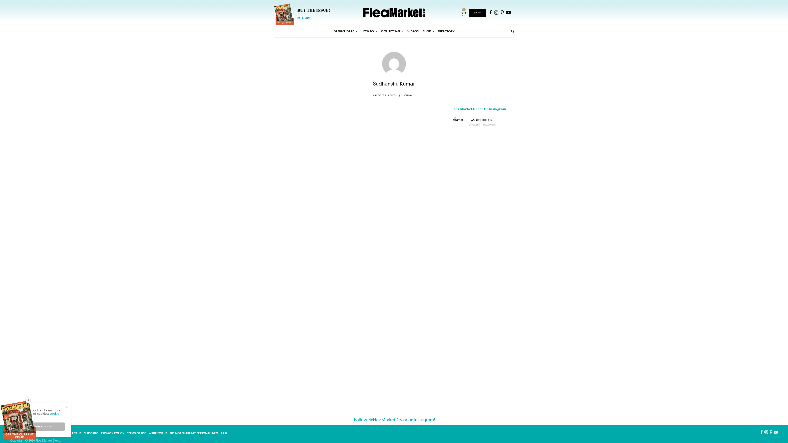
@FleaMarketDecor (388, 420)
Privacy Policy (112, 433)
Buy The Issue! (313, 10)
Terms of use (136, 433)
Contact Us (72, 433)
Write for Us (158, 433)
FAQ (224, 433)
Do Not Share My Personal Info (194, 433)
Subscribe (91, 433)
